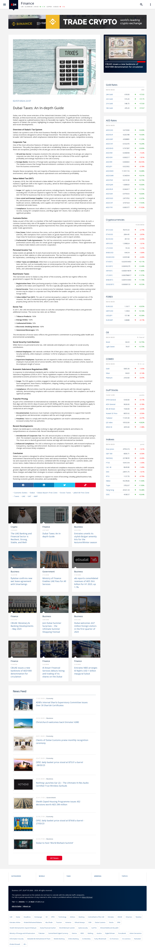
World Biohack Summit (67, 928)
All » (25, 944)
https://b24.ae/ (87, 897)
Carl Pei (94, 928)
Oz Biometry (86, 939)
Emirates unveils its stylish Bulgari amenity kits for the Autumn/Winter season (85, 538)
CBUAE (120, 917)
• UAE (23, 496)
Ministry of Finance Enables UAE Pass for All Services (54, 581)
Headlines (27, 917)
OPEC (53, 917)
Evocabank (122, 933)
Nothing (90, 933)
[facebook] (23, 485)
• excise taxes (65, 492)
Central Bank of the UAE (96, 917)
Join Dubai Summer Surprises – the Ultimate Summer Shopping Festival (51, 627)
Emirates (111, 917)
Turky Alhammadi (100, 939)
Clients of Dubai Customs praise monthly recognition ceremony (62, 741)
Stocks (111, 922)
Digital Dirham (110, 933)
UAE (11, 917)
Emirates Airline (15, 922)
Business (78, 526)
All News (54, 858)
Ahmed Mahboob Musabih (109, 928)
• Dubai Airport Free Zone (47, 492)
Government (48, 571)
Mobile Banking (59, 939)
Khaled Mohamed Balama (33, 922)
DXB (90, 922)
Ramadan (137, 939)
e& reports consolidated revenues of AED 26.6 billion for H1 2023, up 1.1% (86, 582)
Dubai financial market (48, 928)
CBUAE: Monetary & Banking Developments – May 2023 (22, 626)
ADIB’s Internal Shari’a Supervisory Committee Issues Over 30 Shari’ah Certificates (62, 704)
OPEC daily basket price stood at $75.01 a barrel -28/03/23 (59, 764)
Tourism (59, 922)
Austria (99, 933)
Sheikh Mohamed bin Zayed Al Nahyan (23, 928)
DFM (118, 922)
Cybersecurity (83, 928)
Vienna (74, 933)
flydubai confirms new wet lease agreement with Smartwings (21, 581)
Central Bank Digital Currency (58, 933)
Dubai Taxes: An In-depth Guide (51, 535)
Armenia (68, 922)
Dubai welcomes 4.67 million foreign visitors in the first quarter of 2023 (85, 627)
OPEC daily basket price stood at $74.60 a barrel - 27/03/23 (60, 822)
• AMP (35, 496)
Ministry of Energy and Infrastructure (22, 933)
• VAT (29, 496)
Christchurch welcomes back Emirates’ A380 (57, 722)
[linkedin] (44, 485)
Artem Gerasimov (136, 933)
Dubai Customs (100, 922)
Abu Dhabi (49, 922)
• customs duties (20, 492)
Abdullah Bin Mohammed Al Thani (38, 939)
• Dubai (32, 492)
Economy (50, 698)
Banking (81, 917)
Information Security (17, 939)
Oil (46, 917)
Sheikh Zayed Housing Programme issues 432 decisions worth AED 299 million (58, 803)
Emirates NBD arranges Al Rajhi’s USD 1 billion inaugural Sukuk (85, 670)
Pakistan (42, 933)
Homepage (38, 917)
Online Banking (73, 939)
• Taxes (16, 496)
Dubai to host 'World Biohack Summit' (54, 843)
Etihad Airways (80, 922)
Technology (62, 917)
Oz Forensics (114, 939)
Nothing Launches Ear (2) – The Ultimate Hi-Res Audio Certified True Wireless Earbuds (62, 784)
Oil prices (129, 917)
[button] (109, 61)
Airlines (72, 917)
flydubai (138, 917)
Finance (27, 3)
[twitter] (64, 485)
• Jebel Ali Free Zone (81, 492)
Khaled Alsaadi (15, 944)
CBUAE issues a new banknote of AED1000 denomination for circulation (124, 65)
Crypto (14, 526)
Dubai (18, 917)
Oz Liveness (126, 939)
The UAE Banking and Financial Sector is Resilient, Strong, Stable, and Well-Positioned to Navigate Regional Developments (22, 541)
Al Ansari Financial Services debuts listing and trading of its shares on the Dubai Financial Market (53, 673)
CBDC (82, 933)
